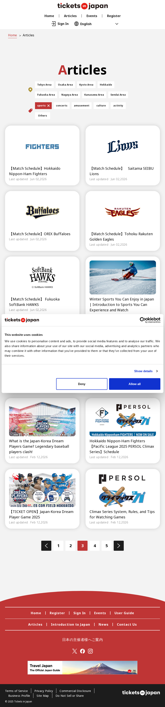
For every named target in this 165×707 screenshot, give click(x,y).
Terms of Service (16, 691)
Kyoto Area (86, 84)
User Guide (124, 613)
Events (92, 16)
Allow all (135, 383)
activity (118, 105)
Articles (70, 16)
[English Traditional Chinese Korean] (93, 23)
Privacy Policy (43, 691)
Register (114, 16)
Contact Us (127, 624)
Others (42, 115)
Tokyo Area (44, 84)
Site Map (43, 696)
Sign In (79, 613)
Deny (81, 383)
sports (41, 105)
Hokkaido (106, 84)
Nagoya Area (69, 94)
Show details (143, 371)
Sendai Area (118, 94)
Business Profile (19, 696)
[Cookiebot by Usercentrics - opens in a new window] (142, 320)
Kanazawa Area (94, 94)
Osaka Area (65, 84)
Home (49, 16)
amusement (81, 105)
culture (101, 105)
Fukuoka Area (46, 94)
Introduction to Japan (70, 624)
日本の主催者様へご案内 (82, 639)
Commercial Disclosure (75, 691)
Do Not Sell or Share (70, 696)
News (103, 624)
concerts (61, 105)
